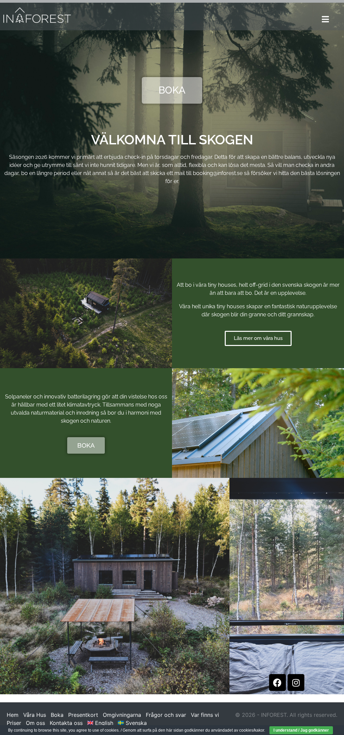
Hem (12, 714)
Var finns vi (205, 714)
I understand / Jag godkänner (301, 730)
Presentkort (83, 714)
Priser (14, 723)
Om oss (35, 723)
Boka (57, 714)
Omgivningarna (122, 714)
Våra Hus (34, 714)
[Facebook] (277, 682)
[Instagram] (296, 682)
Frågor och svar (166, 714)
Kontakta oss (66, 723)
